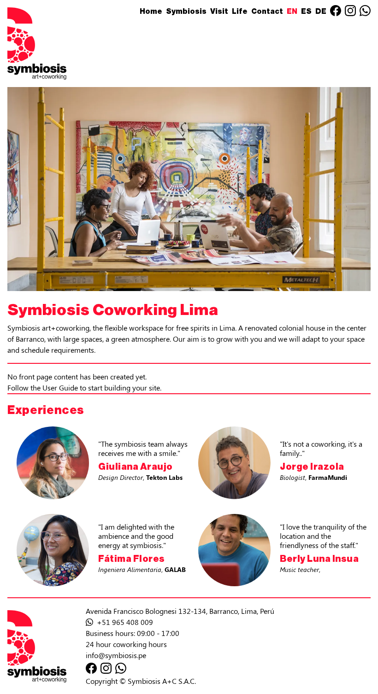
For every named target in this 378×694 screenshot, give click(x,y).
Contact (267, 11)
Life (240, 11)
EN (292, 11)
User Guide (60, 387)
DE (320, 11)
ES (306, 11)
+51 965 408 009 (124, 622)
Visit (219, 11)
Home (151, 11)
